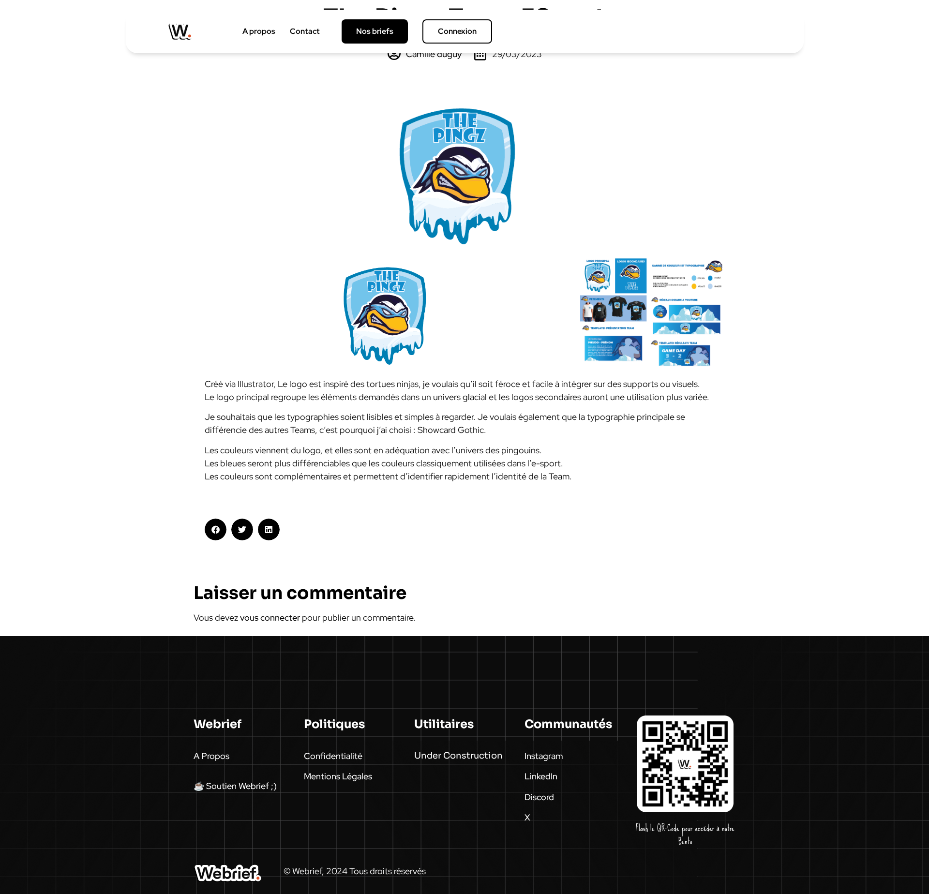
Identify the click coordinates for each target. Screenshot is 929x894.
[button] (215, 529)
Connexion (457, 31)
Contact (305, 31)
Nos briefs (374, 31)
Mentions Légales (338, 776)
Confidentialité (333, 755)
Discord (539, 797)
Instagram (543, 755)
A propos (258, 31)
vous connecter (270, 617)
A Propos (211, 755)
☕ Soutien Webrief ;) (235, 785)
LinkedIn (540, 776)
